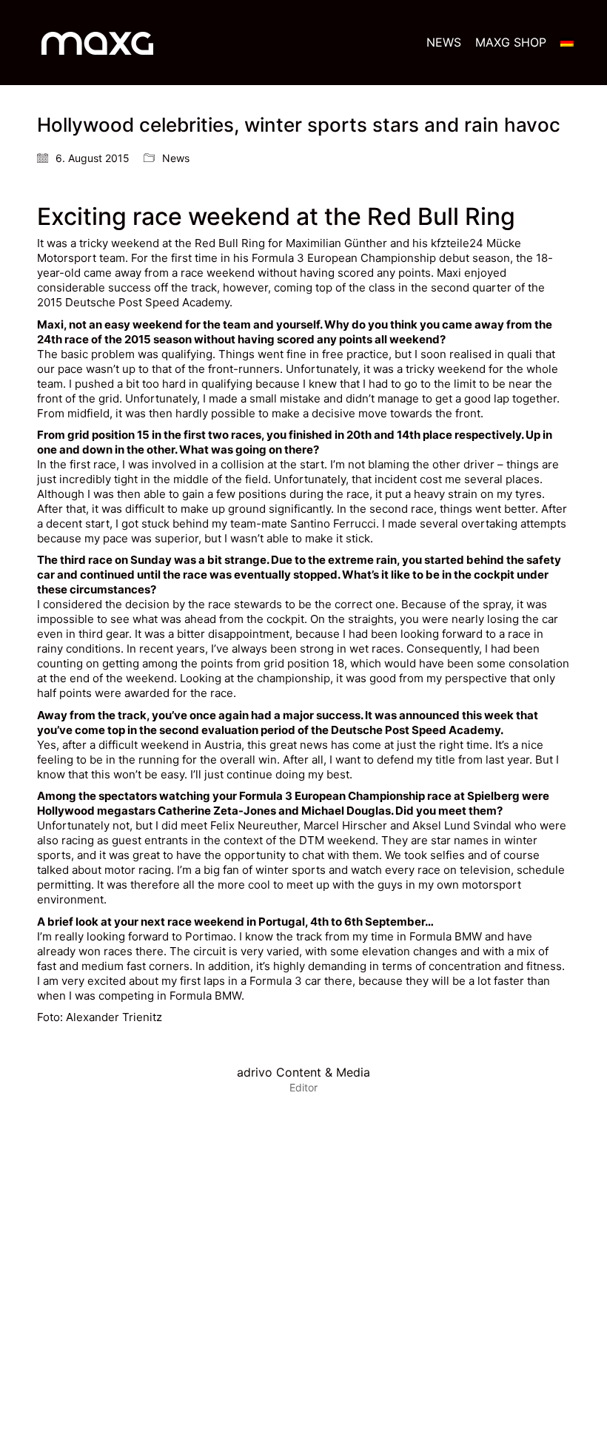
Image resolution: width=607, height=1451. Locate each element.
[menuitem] (567, 42)
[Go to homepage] (97, 42)
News (176, 158)
